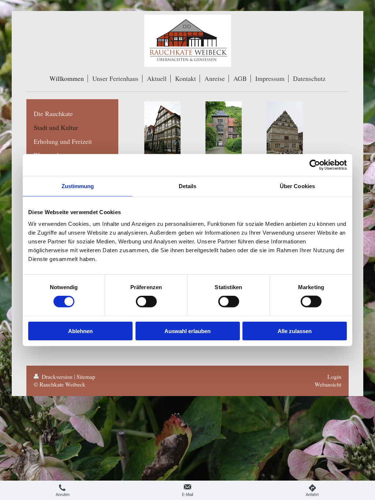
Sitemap (86, 376)
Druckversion (57, 376)
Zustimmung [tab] (78, 186)
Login (334, 376)
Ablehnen (80, 331)
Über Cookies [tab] (297, 186)
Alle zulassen (295, 331)
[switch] (146, 301)
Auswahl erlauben (187, 331)
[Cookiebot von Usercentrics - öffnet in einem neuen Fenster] (315, 165)
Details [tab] (188, 186)
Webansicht (328, 384)
